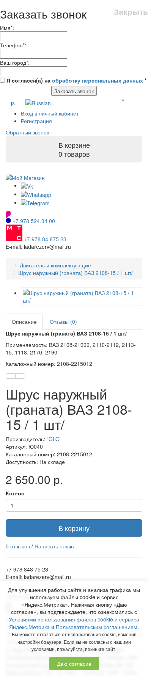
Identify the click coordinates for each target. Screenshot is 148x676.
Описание (24, 321)
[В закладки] (11, 376)
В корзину (74, 528)
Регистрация (36, 121)
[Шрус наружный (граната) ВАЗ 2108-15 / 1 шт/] (81, 296)
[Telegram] (35, 202)
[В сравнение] (20, 376)
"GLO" (54, 439)
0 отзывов (18, 546)
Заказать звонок (74, 91)
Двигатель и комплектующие (55, 265)
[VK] (27, 185)
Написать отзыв (54, 546)
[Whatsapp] (36, 194)
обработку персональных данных (97, 80)
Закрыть (131, 12)
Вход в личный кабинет (50, 113)
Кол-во (15, 493)
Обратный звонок (27, 132)
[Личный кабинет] (122, 99)
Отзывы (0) (63, 321)
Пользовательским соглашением (96, 627)
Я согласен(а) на (75, 80)
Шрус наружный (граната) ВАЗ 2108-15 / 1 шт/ (75, 272)
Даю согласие (74, 663)
